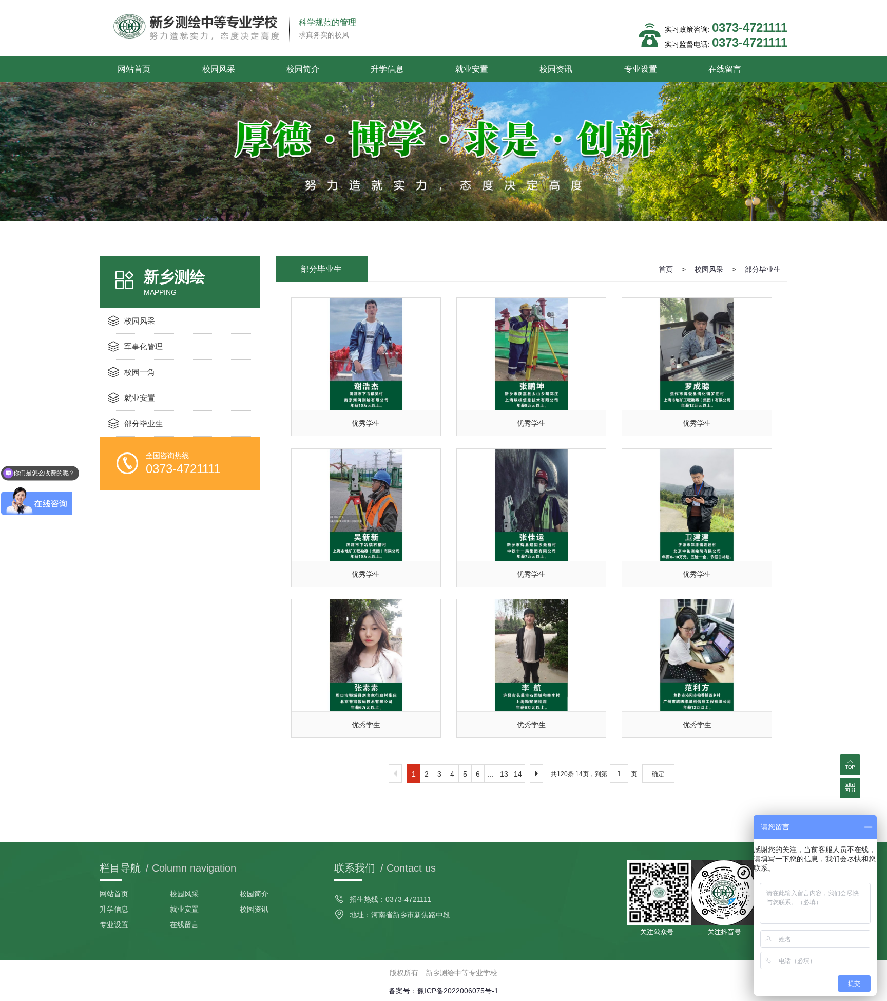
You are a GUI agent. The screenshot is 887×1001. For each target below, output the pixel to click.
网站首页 (134, 69)
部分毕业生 (763, 269)
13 (504, 774)
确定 (658, 774)
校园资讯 (555, 69)
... (491, 774)
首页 (666, 269)
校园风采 (218, 69)
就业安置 (471, 69)
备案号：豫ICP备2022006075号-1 (443, 991)
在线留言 (724, 69)
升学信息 (387, 69)
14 (518, 774)
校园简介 (302, 69)
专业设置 (640, 69)
